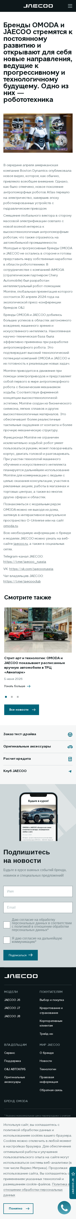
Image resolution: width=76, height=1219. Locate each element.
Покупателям (51, 992)
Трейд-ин (46, 1033)
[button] (6, 697)
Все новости (18, 709)
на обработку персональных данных (33, 921)
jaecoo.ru (21, 544)
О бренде (47, 1053)
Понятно (15, 1208)
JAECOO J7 (12, 1008)
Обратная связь (51, 1090)
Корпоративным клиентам (51, 1023)
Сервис (9, 1053)
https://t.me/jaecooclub (22, 581)
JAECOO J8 (12, 1016)
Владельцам (15, 1044)
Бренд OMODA (16, 1101)
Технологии (48, 1069)
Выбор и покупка (52, 1000)
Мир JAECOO (50, 1044)
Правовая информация (49, 1079)
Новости (46, 1061)
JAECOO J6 (12, 1000)
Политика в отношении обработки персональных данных (36, 1190)
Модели (11, 992)
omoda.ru (10, 526)
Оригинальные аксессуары (14, 1079)
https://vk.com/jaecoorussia (31, 569)
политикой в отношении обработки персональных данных (40, 928)
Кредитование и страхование (51, 1010)
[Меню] (70, 6)
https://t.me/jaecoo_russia (24, 562)
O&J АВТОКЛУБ (15, 1069)
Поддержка (12, 1061)
